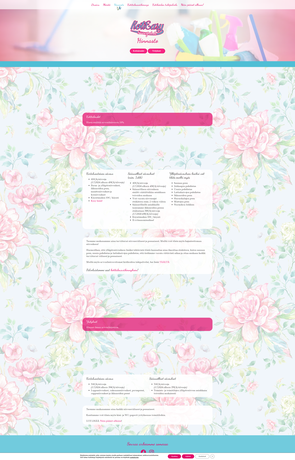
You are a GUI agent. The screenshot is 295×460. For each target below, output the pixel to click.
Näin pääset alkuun (110, 420)
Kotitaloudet (138, 51)
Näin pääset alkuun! (192, 4)
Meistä (107, 4)
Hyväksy (174, 456)
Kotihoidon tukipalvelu (164, 4)
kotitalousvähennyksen (124, 270)
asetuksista (134, 457)
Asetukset (202, 456)
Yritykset (156, 51)
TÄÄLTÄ (164, 262)
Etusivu (95, 4)
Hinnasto (119, 4)
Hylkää (188, 456)
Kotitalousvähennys (138, 4)
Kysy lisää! (96, 200)
